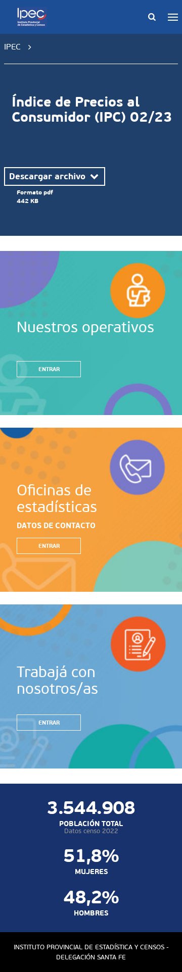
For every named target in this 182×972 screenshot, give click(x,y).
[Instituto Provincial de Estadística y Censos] (34, 17)
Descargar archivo (48, 176)
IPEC (12, 47)
